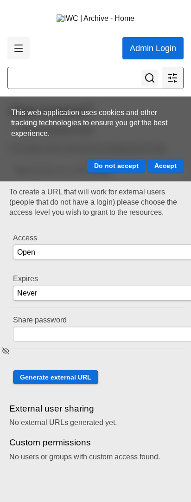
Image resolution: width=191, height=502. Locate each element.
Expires (25, 279)
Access (25, 238)
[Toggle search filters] (172, 78)
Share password (40, 320)
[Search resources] (149, 78)
